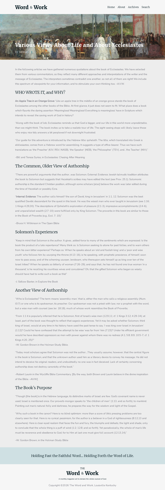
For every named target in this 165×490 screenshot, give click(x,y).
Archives (133, 7)
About (121, 7)
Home (111, 7)
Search (146, 7)
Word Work (31, 7)
